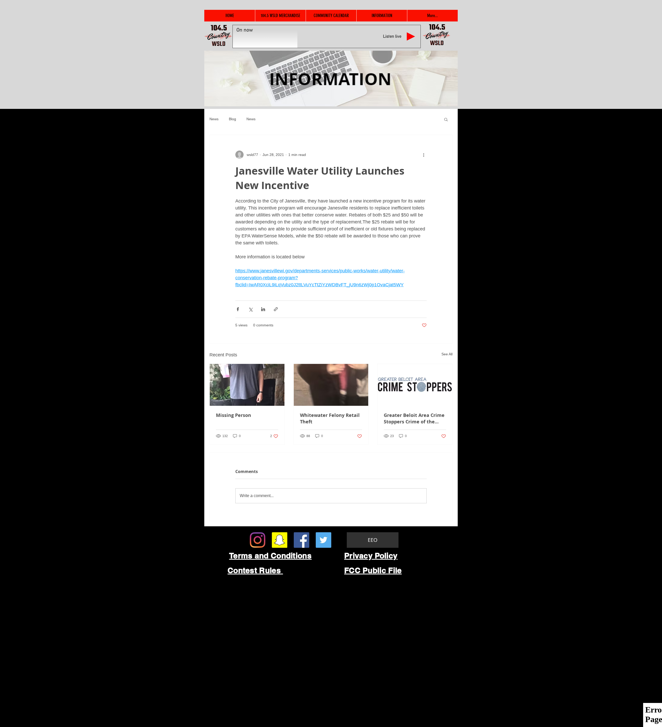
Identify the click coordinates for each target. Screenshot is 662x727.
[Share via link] (275, 309)
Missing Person (233, 415)
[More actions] (423, 155)
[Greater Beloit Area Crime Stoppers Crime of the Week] (415, 385)
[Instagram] (257, 540)
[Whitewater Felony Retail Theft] (331, 385)
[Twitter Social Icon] (323, 540)
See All (447, 354)
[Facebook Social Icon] (301, 540)
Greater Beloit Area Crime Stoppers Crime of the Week (414, 418)
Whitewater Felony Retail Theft (330, 418)
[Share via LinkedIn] (263, 309)
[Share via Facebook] (237, 309)
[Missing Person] (247, 385)
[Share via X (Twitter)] (250, 309)
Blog (232, 119)
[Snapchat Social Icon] (279, 540)
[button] (445, 119)
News (214, 119)
